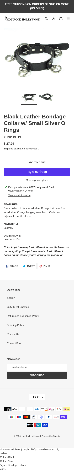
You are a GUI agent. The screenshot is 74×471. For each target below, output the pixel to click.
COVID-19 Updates (18, 306)
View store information (19, 195)
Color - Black (7, 457)
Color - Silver (7, 461)
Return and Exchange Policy (23, 315)
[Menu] (68, 18)
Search (11, 297)
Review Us (13, 334)
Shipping (8, 148)
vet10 (3, 468)
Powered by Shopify (50, 436)
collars (3, 453)
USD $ (36, 397)
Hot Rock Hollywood (31, 436)
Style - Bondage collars (13, 465)
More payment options (37, 180)
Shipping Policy (15, 325)
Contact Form (14, 343)
